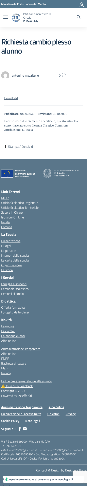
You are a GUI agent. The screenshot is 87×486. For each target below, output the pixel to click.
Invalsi (5, 222)
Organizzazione (11, 265)
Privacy (6, 373)
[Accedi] (82, 4)
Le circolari (8, 331)
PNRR (5, 358)
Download (11, 98)
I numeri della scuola (15, 255)
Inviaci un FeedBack (17, 386)
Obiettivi (53, 413)
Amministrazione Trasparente (20, 348)
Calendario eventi (13, 335)
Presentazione (10, 240)
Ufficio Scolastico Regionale (19, 202)
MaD (4, 368)
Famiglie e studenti (14, 283)
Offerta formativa (13, 307)
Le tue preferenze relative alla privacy (26, 381)
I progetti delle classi (15, 312)
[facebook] (19, 429)
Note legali (32, 420)
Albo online (8, 340)
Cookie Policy (10, 420)
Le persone (8, 250)
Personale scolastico (15, 288)
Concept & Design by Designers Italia (61, 470)
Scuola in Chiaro (12, 212)
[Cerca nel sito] (78, 17)
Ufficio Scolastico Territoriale (20, 207)
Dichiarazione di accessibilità (21, 413)
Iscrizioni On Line (12, 217)
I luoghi (6, 245)
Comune (6, 227)
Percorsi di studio (12, 293)
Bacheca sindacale (13, 363)
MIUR (5, 197)
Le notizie (7, 326)
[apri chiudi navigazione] (5, 17)
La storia (7, 270)
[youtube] (25, 429)
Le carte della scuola (15, 260)
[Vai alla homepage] (16, 17)
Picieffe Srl (25, 395)
